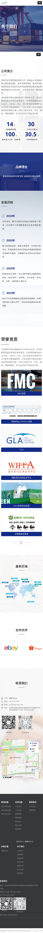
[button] (39, 2)
